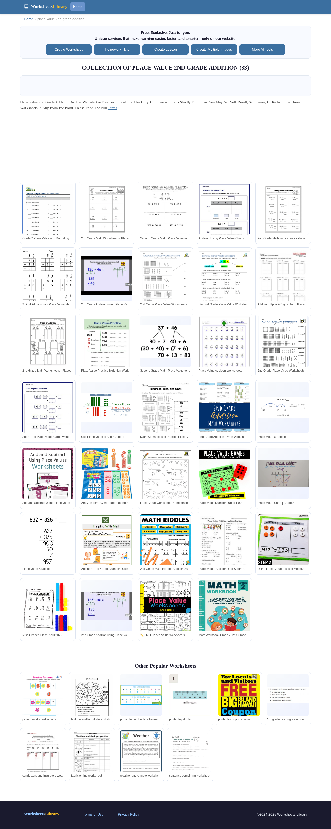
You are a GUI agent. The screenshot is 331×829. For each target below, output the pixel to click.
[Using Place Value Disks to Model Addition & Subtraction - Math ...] (283, 540)
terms (112, 108)
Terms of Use (93, 814)
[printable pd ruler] (190, 695)
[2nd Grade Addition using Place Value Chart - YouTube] (106, 606)
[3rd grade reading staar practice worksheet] (288, 695)
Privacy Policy (128, 814)
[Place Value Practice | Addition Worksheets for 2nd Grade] (106, 349)
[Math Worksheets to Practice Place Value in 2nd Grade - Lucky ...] (165, 415)
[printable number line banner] (141, 695)
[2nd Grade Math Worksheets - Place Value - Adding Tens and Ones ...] (283, 209)
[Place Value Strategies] (283, 407)
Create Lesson (165, 49)
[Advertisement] (165, 148)
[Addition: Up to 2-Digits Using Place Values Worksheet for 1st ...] (283, 283)
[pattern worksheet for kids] (43, 703)
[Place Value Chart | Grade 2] (283, 473)
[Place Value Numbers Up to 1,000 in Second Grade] (224, 486)
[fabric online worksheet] (92, 760)
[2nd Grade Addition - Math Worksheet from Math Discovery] (224, 416)
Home (77, 6)
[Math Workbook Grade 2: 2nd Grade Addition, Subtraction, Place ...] (224, 613)
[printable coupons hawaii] (239, 704)
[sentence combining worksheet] (190, 757)
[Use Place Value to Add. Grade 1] (106, 407)
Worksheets (41, 814)
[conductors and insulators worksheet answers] (43, 757)
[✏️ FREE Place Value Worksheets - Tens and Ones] (165, 605)
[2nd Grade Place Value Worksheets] (165, 283)
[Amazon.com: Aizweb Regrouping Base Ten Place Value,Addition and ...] (106, 474)
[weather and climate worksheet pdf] (141, 759)
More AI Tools (262, 49)
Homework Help (117, 49)
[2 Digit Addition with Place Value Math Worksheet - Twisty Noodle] (47, 283)
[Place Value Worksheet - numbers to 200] (165, 481)
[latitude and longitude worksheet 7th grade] (92, 701)
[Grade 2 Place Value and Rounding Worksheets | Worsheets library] (47, 217)
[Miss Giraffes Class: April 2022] (47, 614)
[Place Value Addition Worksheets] (224, 348)
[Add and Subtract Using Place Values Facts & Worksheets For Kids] (47, 482)
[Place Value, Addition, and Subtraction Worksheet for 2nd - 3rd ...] (224, 547)
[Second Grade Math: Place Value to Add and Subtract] (165, 217)
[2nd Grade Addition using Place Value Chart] (106, 275)
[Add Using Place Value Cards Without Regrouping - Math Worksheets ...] (47, 415)
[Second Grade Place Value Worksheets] (224, 283)
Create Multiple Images (214, 49)
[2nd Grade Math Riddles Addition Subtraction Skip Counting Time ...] (165, 539)
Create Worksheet (69, 49)
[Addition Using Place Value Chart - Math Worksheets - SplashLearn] (224, 216)
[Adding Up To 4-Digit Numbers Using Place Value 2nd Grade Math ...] (106, 548)
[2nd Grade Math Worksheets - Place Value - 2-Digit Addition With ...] (106, 209)
